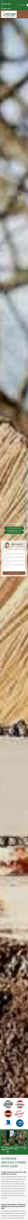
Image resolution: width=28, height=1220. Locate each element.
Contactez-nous (14, 532)
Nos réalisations (14, 528)
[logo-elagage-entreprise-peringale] (9, 14)
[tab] (14, 610)
